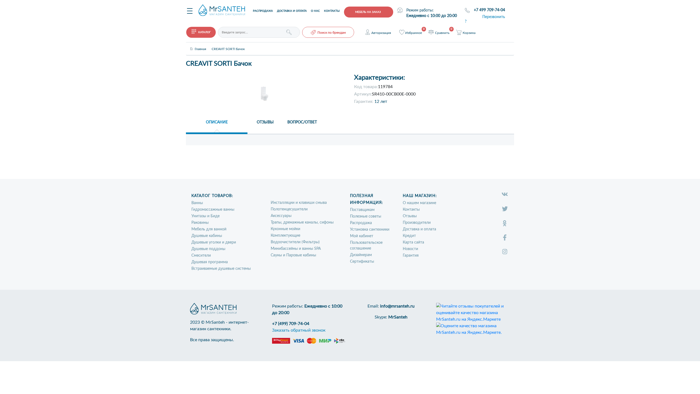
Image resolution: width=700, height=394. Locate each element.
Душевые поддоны (208, 249)
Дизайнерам (361, 255)
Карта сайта (413, 242)
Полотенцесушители (289, 209)
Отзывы (410, 216)
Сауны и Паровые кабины (293, 255)
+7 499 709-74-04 (489, 10)
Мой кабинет (361, 236)
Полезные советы (365, 216)
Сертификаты (362, 261)
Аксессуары (281, 216)
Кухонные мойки (285, 229)
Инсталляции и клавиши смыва (299, 203)
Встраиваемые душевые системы (221, 269)
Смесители (201, 255)
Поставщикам (362, 210)
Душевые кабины (206, 236)
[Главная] (200, 44)
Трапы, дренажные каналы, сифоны (302, 222)
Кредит (409, 236)
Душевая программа (209, 262)
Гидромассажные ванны (212, 210)
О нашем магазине (419, 203)
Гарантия (411, 255)
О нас (315, 11)
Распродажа (263, 11)
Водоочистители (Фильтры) (295, 242)
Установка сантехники (369, 229)
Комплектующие (285, 235)
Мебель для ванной (208, 229)
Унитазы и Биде (205, 216)
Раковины (200, 223)
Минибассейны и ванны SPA (296, 249)
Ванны (197, 203)
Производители (417, 223)
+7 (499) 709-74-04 (290, 323)
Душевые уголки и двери (213, 242)
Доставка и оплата (292, 11)
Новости (410, 249)
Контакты (332, 11)
